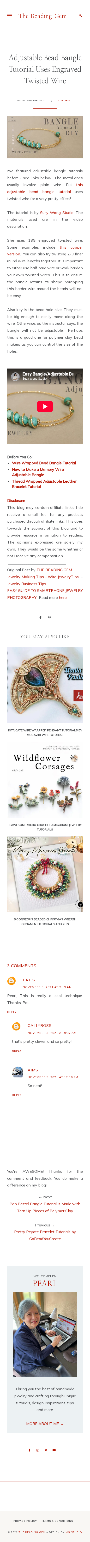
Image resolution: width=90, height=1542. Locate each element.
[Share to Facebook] (40, 617)
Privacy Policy (25, 1521)
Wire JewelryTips (64, 576)
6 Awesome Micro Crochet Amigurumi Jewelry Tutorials (45, 827)
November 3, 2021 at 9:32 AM (52, 1033)
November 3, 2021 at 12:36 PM (53, 1077)
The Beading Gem (42, 16)
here (63, 597)
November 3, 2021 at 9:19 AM (47, 987)
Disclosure (16, 500)
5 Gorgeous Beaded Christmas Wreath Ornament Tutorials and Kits (45, 921)
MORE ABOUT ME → (45, 1423)
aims (33, 1070)
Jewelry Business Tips (27, 583)
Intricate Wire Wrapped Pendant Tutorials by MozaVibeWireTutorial (45, 732)
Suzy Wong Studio (56, 212)
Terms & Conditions (57, 1521)
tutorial (65, 100)
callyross (40, 1025)
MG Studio (74, 1532)
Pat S (29, 980)
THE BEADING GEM (54, 569)
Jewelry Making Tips (25, 576)
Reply (12, 1012)
